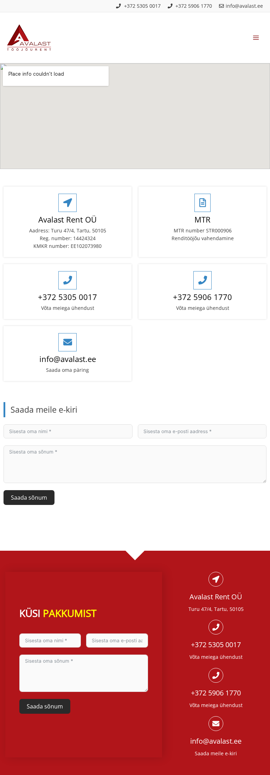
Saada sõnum (29, 497)
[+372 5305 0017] (67, 280)
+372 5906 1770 (202, 297)
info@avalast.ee (67, 359)
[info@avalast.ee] (67, 342)
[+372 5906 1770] (202, 280)
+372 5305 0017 (67, 297)
